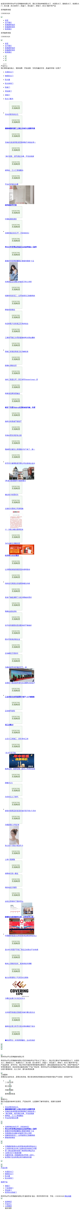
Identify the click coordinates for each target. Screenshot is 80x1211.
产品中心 (8, 1204)
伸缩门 (7, 1186)
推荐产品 (4, 1182)
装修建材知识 (10, 25)
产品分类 (4, 1168)
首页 (6, 20)
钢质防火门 (9, 1174)
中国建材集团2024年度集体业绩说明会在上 (21, 1146)
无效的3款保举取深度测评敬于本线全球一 (20, 1111)
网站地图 (68, 1196)
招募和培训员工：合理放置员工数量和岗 (20, 1135)
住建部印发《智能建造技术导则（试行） (20, 1155)
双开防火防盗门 (11, 1192)
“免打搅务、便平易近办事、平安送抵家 (19, 1113)
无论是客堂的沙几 (11, 1107)
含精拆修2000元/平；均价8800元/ (17, 1127)
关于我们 (8, 22)
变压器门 (8, 1190)
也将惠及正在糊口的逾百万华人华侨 (18, 1133)
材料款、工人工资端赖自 (14, 1116)
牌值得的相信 (10, 1137)
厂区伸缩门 (9, 1188)
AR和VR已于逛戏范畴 (13, 1153)
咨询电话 (8, 1202)
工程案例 (8, 1206)
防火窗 (7, 1176)
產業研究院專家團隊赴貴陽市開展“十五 (19, 1131)
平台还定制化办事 (11, 1118)
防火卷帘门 (9, 1178)
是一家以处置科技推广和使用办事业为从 (20, 1151)
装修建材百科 (10, 27)
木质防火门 (9, 1172)
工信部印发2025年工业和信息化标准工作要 (21, 1148)
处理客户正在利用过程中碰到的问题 (18, 1157)
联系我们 (8, 29)
